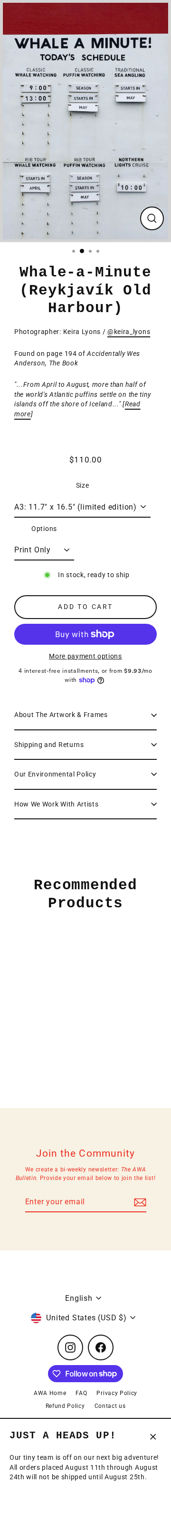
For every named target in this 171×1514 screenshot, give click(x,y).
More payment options (85, 656)
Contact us (110, 1406)
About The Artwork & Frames (61, 714)
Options (44, 528)
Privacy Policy (116, 1393)
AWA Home (50, 1393)
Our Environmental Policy (55, 774)
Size (82, 485)
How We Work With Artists (56, 804)
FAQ (81, 1393)
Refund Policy (65, 1406)
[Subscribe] (138, 1202)
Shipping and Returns (49, 744)
